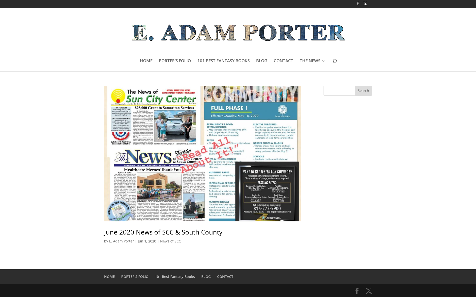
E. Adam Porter (121, 241)
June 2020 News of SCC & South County (163, 232)
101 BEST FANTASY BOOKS (223, 61)
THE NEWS (310, 61)
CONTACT (283, 61)
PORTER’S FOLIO (175, 61)
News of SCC (170, 241)
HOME (146, 61)
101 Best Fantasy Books (175, 276)
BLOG (261, 61)
